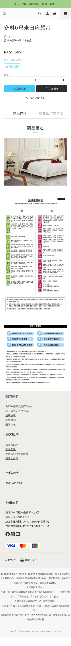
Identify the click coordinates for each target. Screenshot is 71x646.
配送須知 (10, 453)
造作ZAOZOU (13, 483)
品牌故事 (10, 415)
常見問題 (10, 449)
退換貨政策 (22, 453)
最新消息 (10, 424)
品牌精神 (10, 419)
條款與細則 (11, 444)
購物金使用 (11, 458)
